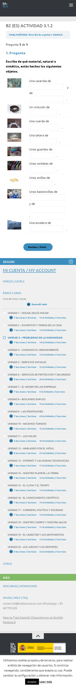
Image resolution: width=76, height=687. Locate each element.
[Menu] (71, 5)
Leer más (46, 682)
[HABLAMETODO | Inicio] (6, 4)
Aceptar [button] (32, 681)
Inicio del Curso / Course (14, 298)
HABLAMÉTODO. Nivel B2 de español (30, 34)
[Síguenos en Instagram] (70, 261)
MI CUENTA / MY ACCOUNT (29, 270)
